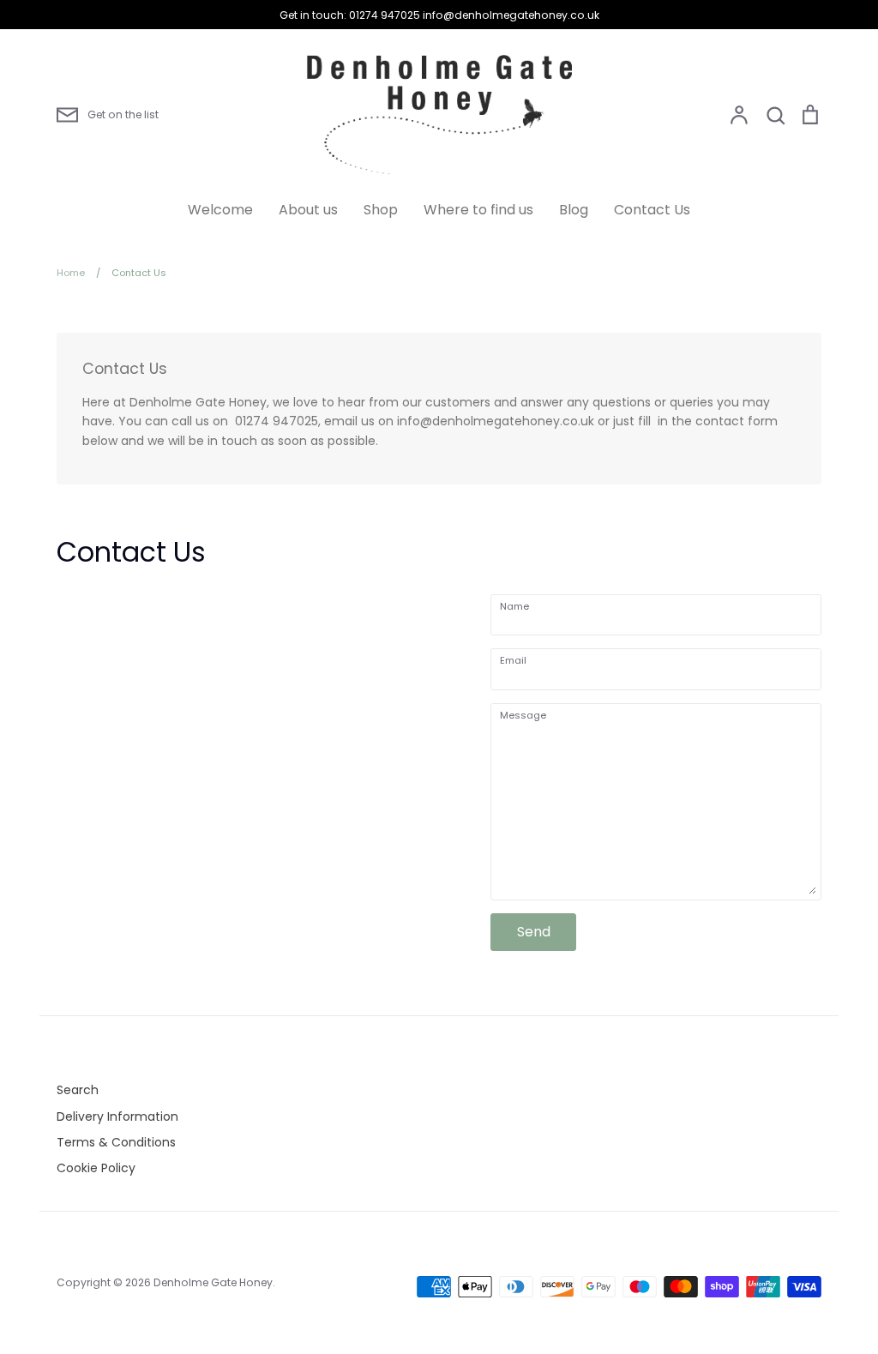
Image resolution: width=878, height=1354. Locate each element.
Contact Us (652, 210)
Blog (573, 210)
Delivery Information (117, 1116)
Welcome (220, 210)
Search (78, 1089)
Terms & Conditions (116, 1142)
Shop (381, 210)
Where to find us (478, 210)
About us (308, 210)
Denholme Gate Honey (213, 1282)
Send (533, 932)
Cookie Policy (96, 1167)
